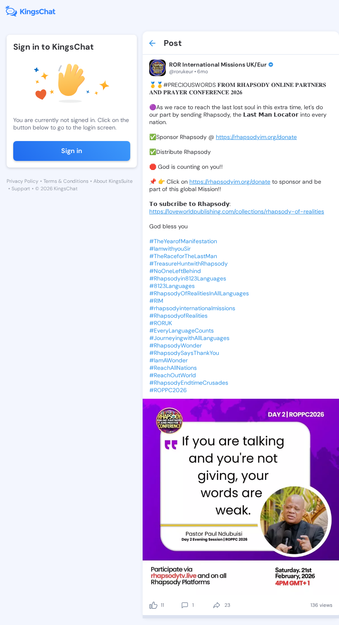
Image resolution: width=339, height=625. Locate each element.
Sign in (71, 150)
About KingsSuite (113, 181)
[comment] (185, 605)
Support (21, 188)
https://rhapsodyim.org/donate (256, 137)
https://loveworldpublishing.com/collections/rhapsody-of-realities (236, 211)
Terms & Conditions (65, 181)
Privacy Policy (22, 181)
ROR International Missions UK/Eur (218, 64)
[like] (153, 605)
